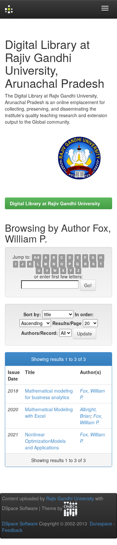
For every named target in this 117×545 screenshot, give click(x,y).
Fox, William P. (91, 419)
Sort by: (32, 314)
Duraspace (101, 523)
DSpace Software (20, 523)
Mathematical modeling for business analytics (49, 393)
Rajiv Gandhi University (70, 498)
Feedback (12, 530)
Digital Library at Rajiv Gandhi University (55, 203)
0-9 (36, 257)
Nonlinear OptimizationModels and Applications (45, 441)
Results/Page (67, 323)
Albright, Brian (88, 412)
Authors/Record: (39, 333)
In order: (84, 314)
